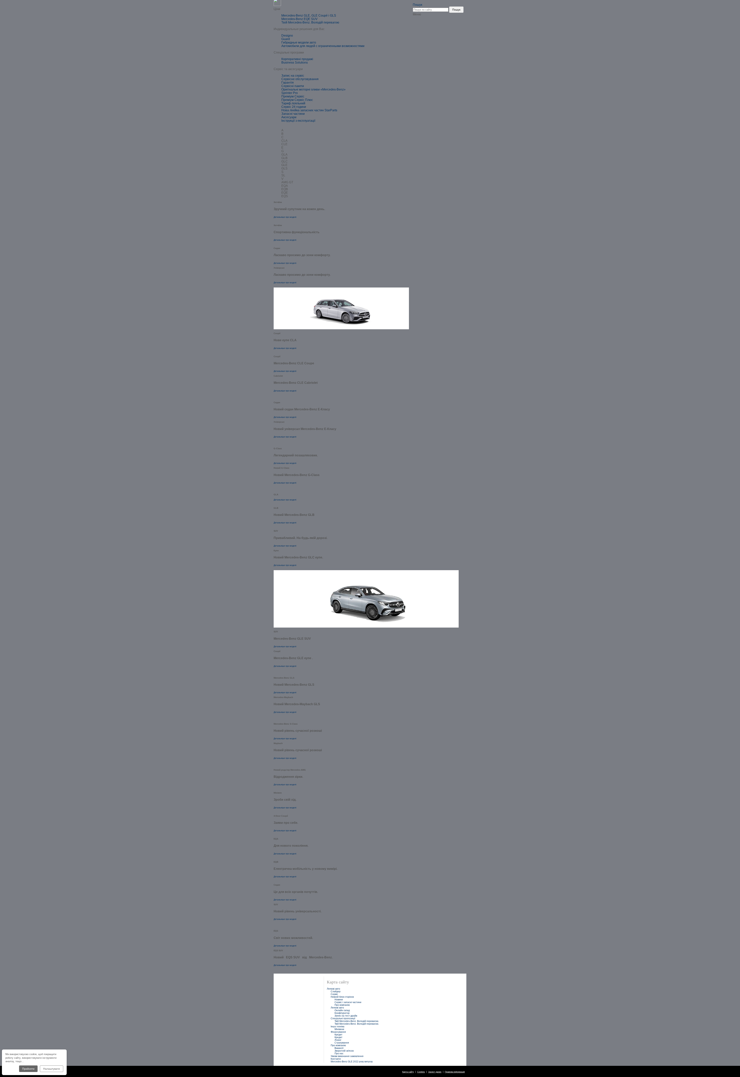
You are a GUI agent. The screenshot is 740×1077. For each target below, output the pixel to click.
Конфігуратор (342, 1013)
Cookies (421, 1072)
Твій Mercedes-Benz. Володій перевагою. (357, 1021)
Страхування (342, 1042)
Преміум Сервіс (292, 96)
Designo (287, 35)
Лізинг (338, 1040)
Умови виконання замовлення (347, 1056)
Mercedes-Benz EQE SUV (299, 19)
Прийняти (28, 1068)
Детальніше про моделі (285, 217)
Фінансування (338, 1032)
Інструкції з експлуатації (298, 120)
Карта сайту (408, 1072)
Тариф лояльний (293, 103)
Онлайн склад (342, 1010)
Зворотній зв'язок (344, 1050)
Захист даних (434, 1072)
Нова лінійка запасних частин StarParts (309, 110)
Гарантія (287, 82)
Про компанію (342, 1005)
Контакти (336, 1059)
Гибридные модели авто (298, 42)
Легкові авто (333, 988)
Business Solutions (294, 62)
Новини (339, 999)
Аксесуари (288, 117)
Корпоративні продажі (297, 59)
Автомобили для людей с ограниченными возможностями (322, 46)
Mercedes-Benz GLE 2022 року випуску (352, 1061)
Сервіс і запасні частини (348, 1002)
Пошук (456, 9)
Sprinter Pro (289, 93)
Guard (285, 39)
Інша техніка (337, 1026)
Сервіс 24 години (293, 106)
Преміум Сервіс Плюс (297, 99)
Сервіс (334, 994)
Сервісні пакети (292, 86)
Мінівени (339, 1029)
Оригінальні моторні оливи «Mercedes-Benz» (313, 89)
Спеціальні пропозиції (343, 1018)
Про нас (339, 1053)
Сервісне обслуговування (300, 79)
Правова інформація (455, 1072)
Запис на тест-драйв (346, 1015)
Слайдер (336, 991)
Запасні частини (293, 113)
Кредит (338, 1034)
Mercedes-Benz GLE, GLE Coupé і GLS (308, 15)
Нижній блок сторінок (342, 997)
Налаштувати (51, 1068)
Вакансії (339, 1048)
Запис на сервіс (292, 75)
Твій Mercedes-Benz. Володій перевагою (310, 22)
